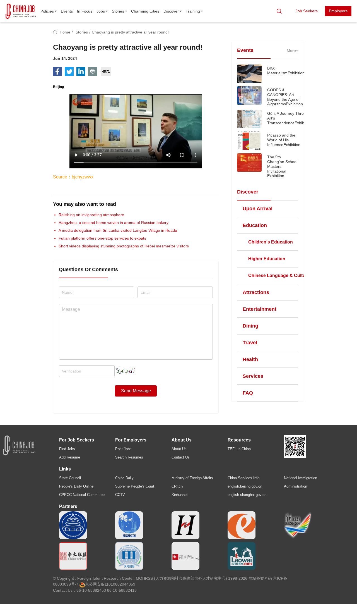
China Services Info (243, 478)
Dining (250, 326)
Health (250, 359)
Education (255, 225)
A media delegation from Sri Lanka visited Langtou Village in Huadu (118, 230)
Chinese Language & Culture (279, 275)
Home (65, 32)
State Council (70, 478)
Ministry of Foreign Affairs (192, 478)
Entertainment (259, 309)
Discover (171, 11)
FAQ (248, 393)
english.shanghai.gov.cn (247, 495)
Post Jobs (123, 449)
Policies (47, 11)
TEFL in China (239, 449)
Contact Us (181, 457)
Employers (338, 11)
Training (193, 11)
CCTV (120, 495)
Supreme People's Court (134, 486)
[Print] (92, 71)
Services (253, 376)
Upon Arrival (257, 208)
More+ (292, 50)
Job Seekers (307, 11)
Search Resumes (129, 457)
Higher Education (266, 258)
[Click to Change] (125, 369)
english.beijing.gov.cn (245, 486)
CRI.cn (177, 486)
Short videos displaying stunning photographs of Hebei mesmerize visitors (124, 246)
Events (67, 11)
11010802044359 (120, 584)
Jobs (101, 11)
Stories (118, 11)
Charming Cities (145, 11)
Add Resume (69, 457)
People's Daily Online (76, 486)
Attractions (256, 292)
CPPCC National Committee (82, 495)
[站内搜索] (279, 11)
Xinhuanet (180, 495)
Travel (250, 342)
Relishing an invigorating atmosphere (91, 215)
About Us (179, 449)
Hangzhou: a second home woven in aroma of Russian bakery (113, 222)
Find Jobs (67, 449)
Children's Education (270, 242)
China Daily (124, 478)
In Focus (84, 11)
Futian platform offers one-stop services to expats (102, 238)
